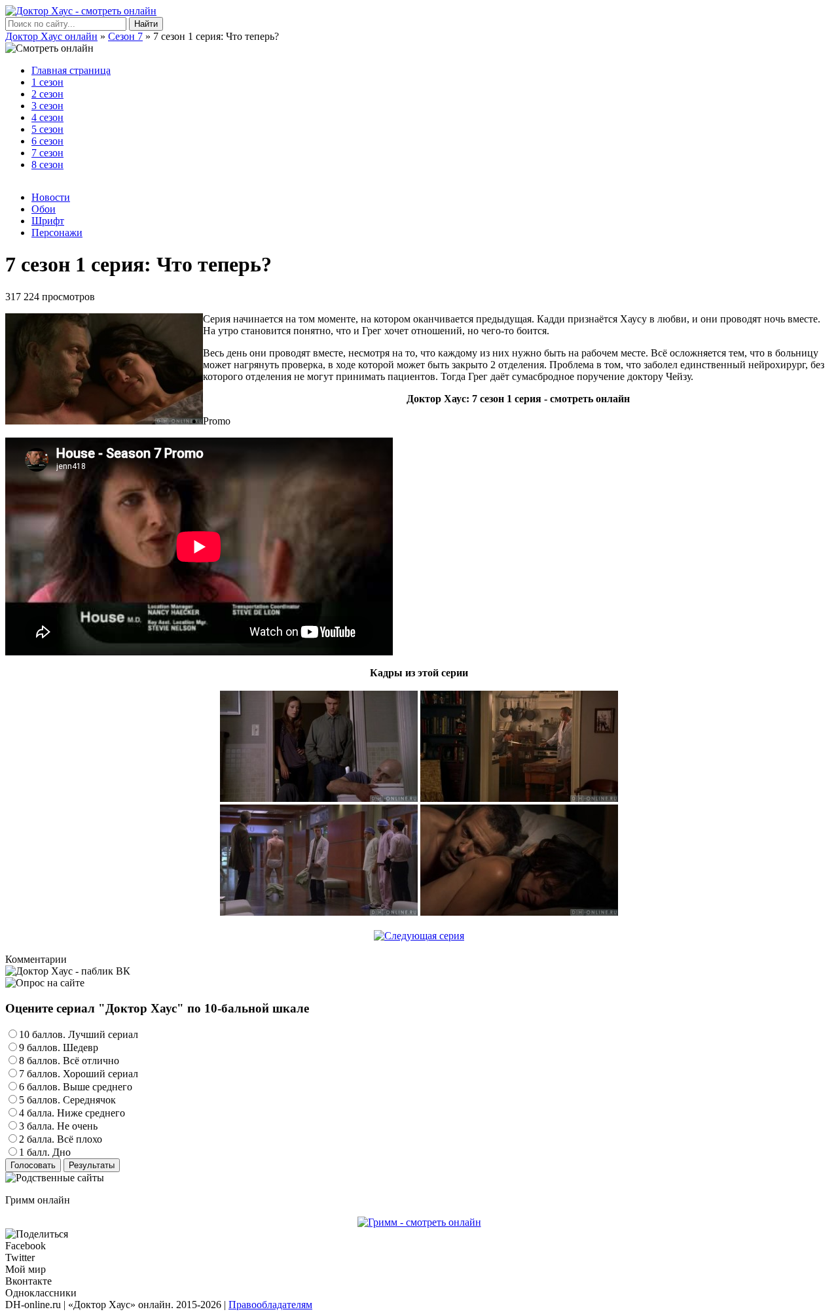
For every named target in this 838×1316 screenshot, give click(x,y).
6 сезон (47, 141)
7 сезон (47, 152)
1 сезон (47, 82)
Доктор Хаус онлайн (51, 36)
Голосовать (33, 1165)
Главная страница (71, 70)
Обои (43, 209)
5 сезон (47, 129)
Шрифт (47, 220)
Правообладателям (270, 1304)
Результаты (92, 1165)
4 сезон (47, 117)
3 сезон (47, 105)
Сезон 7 (125, 36)
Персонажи (56, 232)
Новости (50, 197)
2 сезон (47, 93)
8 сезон (47, 164)
